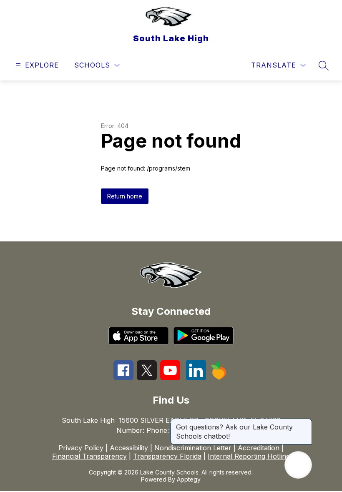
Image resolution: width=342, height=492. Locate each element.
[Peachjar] (219, 378)
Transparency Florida (167, 456)
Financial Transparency (89, 456)
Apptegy (189, 479)
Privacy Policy (80, 448)
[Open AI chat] (298, 465)
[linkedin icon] (196, 378)
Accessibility (129, 448)
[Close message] (305, 422)
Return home (124, 196)
